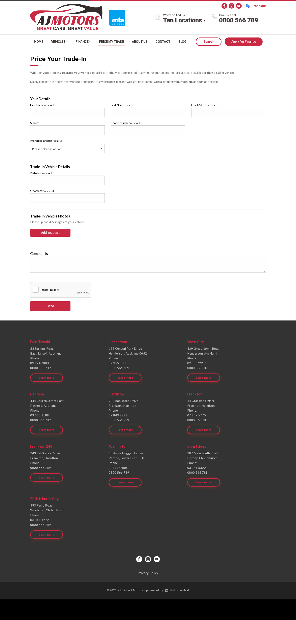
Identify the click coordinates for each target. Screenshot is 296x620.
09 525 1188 (39, 415)
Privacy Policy (148, 573)
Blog (182, 42)
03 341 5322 (196, 467)
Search (209, 42)
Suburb (34, 123)
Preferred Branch (47, 140)
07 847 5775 (196, 415)
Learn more (46, 377)
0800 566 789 (238, 20)
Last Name (122, 105)
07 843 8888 (118, 415)
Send (50, 306)
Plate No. (41, 173)
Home (38, 42)
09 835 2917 (196, 363)
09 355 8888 (118, 363)
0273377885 (118, 467)
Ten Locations (182, 20)
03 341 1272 (39, 520)
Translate (259, 6)
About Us (139, 42)
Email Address (205, 105)
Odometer (42, 190)
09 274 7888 (39, 363)
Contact (162, 42)
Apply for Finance (243, 42)
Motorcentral (179, 590)
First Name (42, 105)
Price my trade (111, 42)
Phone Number (125, 123)
